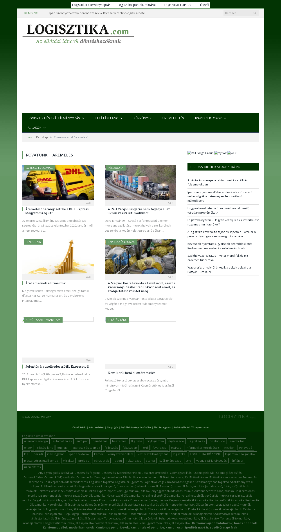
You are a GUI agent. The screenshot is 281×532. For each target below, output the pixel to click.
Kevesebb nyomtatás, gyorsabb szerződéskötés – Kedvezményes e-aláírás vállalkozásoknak (221, 246)
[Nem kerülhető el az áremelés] (140, 342)
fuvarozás (159, 448)
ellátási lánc (45, 448)
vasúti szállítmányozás (211, 461)
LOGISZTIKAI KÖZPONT (205, 454)
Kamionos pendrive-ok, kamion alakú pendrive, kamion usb (139, 527)
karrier (98, 454)
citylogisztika (155, 441)
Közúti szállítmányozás (43, 320)
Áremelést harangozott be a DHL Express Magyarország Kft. (57, 211)
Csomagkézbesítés (229, 473)
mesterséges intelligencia (41, 461)
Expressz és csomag (39, 168)
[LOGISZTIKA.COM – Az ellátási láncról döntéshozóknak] (78, 32)
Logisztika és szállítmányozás (54, 118)
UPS (188, 461)
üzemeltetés (32, 467)
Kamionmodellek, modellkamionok (68, 527)
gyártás (176, 448)
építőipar (237, 461)
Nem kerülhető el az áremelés (131, 373)
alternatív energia (36, 441)
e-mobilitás (237, 441)
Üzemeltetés (173, 118)
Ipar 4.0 (38, 454)
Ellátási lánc (106, 118)
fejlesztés (111, 448)
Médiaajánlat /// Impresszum (191, 427)
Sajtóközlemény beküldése (136, 427)
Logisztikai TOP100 (177, 5)
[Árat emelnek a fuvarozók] (58, 258)
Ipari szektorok (208, 118)
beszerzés (119, 441)
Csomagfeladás (203, 473)
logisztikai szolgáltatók (240, 454)
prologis (83, 461)
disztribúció (217, 441)
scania (150, 461)
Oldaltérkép (79, 427)
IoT (26, 454)
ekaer (28, 448)
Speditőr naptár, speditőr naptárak (210, 527)
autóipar (82, 441)
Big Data (136, 441)
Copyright (112, 427)
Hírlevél (204, 5)
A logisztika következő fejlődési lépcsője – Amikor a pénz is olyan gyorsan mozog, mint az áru (221, 234)
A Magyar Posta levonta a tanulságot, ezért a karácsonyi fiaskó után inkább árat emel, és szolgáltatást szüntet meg (141, 287)
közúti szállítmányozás (153, 454)
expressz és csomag (86, 448)
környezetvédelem (120, 454)
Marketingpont (162, 427)
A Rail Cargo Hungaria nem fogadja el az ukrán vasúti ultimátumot (139, 211)
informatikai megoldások (202, 448)
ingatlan (229, 448)
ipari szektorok (79, 454)
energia (62, 448)
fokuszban (129, 448)
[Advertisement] (140, 80)
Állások (34, 127)
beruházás (100, 441)
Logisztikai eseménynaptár (91, 5)
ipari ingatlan (56, 454)
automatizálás (62, 441)
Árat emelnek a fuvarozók (45, 283)
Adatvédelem (96, 427)
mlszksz (68, 461)
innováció (245, 448)
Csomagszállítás (181, 473)
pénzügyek (101, 461)
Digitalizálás (197, 441)
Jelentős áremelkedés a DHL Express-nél (57, 366)
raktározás (133, 461)
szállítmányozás (170, 461)
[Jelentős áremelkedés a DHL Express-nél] (58, 338)
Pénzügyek (142, 118)
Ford (145, 448)
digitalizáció (176, 441)
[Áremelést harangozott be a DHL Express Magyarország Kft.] (58, 184)
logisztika (179, 454)
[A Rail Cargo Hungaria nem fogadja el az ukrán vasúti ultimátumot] (140, 184)
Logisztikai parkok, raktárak (136, 5)
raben (118, 461)
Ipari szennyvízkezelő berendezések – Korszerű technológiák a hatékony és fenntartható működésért (99, 13)
